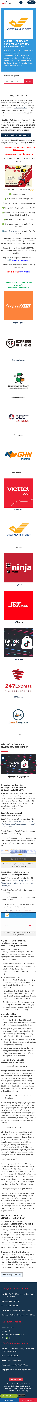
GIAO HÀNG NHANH (11, 231)
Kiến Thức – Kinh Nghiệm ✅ (10, 1335)
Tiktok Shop (18, 659)
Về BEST (7, 1384)
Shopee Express (18, 323)
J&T (15, 622)
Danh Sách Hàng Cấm (24, 1386)
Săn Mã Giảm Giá (21, 1391)
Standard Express (18, 360)
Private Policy (26, 1388)
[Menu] (20, 2)
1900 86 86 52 (28, 1400)
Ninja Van (18, 585)
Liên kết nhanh (16, 1379)
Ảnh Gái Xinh (5, 1328)
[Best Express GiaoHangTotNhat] (9, 2)
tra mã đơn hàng (24, 58)
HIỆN (19, 1275)
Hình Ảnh (4, 1331)
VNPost (30, 50)
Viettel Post (18, 510)
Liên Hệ (11, 1391)
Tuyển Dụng (17, 1388)
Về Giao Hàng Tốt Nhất (19, 1384)
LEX (17, 734)
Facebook (9, 1400)
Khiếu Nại (8, 1388)
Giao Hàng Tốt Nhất (22, 880)
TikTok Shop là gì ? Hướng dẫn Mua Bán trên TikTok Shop (18, 777)
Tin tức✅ (4, 1338)
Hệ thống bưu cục (9, 1396)
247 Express (18, 697)
